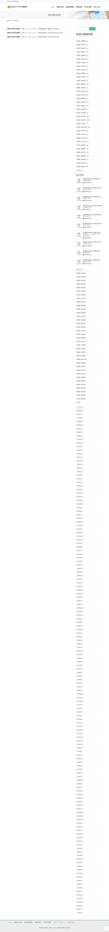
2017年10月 (80, 701)
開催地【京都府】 (81, 341)
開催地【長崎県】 (81, 280)
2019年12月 (80, 608)
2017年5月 (79, 719)
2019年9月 (79, 618)
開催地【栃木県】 (81, 302)
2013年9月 (79, 862)
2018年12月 (80, 651)
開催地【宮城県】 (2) (82, 55)
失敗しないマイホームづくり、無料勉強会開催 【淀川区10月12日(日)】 (40, 37)
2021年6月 (79, 554)
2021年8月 (79, 547)
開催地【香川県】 (81, 384)
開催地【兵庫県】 (81, 355)
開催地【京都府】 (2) (82, 109)
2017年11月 (80, 697)
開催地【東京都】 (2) (82, 59)
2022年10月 (80, 504)
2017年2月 (79, 730)
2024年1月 (79, 457)
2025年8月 (79, 428)
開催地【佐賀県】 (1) (82, 159)
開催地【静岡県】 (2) (82, 80)
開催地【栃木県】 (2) (82, 69)
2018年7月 (79, 669)
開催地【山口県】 (81, 373)
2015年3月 (79, 801)
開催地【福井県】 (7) (82, 98)
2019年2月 (79, 644)
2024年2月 (79, 453)
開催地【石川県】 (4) (82, 95)
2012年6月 (79, 913)
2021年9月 (79, 543)
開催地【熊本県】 (81, 398)
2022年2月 (79, 529)
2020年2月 (79, 600)
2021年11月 (80, 536)
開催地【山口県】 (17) (83, 141)
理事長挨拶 (38, 922)
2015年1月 (79, 808)
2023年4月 (79, 486)
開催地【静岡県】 (81, 312)
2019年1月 (79, 647)
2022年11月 (80, 500)
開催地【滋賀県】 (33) (83, 102)
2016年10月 (80, 744)
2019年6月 (79, 629)
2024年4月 (79, 446)
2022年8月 (79, 511)
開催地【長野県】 (81, 309)
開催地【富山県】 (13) (83, 91)
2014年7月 (79, 830)
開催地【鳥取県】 (81, 277)
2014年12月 (80, 812)
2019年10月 (80, 615)
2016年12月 (80, 737)
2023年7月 (79, 479)
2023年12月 (80, 461)
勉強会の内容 (18, 922)
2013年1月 (79, 891)
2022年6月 (79, 518)
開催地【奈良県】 (81, 348)
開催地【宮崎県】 (81, 395)
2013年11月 (80, 855)
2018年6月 (79, 672)
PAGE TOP (104, 902)
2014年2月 (79, 848)
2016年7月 (79, 755)
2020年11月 (80, 572)
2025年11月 (80, 425)
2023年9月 (79, 471)
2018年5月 (79, 676)
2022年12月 (80, 496)
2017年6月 (79, 715)
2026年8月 (79, 410)
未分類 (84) (80, 170)
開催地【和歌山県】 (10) (83, 127)
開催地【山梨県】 (81, 320)
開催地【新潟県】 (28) (83, 84)
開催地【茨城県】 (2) (82, 41)
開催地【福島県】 (81, 284)
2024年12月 (80, 439)
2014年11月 (80, 816)
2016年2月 (79, 773)
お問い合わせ (71, 922)
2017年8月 (79, 708)
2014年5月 (79, 837)
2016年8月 (79, 751)
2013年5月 (79, 877)
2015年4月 (79, 798)
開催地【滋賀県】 (81, 334)
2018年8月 (79, 665)
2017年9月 (79, 705)
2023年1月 (79, 493)
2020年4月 (79, 593)
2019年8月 (79, 622)
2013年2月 (79, 887)
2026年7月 (79, 414)
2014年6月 (79, 834)
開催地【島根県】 (81, 363)
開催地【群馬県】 (81, 305)
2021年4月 (79, 561)
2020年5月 (79, 590)
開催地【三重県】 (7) (82, 112)
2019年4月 (79, 636)
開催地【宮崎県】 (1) (82, 163)
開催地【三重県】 (81, 345)
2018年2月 (79, 687)
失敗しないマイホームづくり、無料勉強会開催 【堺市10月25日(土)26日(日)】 (42, 32)
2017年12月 (80, 694)
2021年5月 (79, 557)
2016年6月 (79, 758)
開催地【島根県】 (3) (82, 130)
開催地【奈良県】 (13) (83, 116)
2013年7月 (79, 869)
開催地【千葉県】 (81, 294)
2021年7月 (79, 550)
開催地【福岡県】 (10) (83, 156)
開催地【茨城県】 (81, 273)
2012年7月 (79, 909)
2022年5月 (79, 522)
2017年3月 (79, 726)
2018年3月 (79, 683)
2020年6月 (79, 586)
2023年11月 (80, 464)
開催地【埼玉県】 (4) (82, 66)
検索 (92, 28)
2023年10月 (80, 468)
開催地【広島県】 (81, 366)
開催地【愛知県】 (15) (83, 105)
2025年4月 (79, 436)
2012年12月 (80, 895)
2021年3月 (79, 565)
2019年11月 (80, 611)
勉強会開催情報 (28, 922)
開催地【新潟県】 (81, 316)
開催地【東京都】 (81, 291)
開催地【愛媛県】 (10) (83, 148)
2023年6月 (79, 482)
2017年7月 (79, 712)
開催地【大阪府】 (14, 28)
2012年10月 (80, 902)
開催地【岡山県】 (81, 370)
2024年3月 (79, 450)
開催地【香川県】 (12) (83, 152)
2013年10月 (80, 859)
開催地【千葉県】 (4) (82, 62)
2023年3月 (79, 489)
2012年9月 (79, 905)
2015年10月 (80, 780)
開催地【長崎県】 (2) (82, 48)
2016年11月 (80, 740)
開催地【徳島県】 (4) (82, 145)
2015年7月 (79, 787)
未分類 (78, 402)
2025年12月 (80, 421)
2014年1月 (79, 852)
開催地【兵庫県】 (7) (82, 123)
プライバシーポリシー (59, 922)
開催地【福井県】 (81, 330)
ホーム (10, 922)
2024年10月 (80, 443)
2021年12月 (80, 532)
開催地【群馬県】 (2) (82, 73)
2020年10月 (80, 575)
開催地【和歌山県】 (82, 359)
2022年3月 (79, 525)
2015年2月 (79, 805)
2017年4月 (79, 722)
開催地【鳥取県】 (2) (82, 44)
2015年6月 (79, 791)
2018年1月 (79, 690)
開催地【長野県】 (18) (83, 77)
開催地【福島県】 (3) (82, 51)
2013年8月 (79, 866)
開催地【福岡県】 (81, 388)
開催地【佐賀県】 (81, 391)
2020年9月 (79, 579)
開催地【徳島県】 (81, 377)
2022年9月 (79, 507)
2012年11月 (80, 898)
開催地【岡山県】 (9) (82, 138)
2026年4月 (79, 418)
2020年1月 (79, 604)
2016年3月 (79, 769)
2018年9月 (79, 661)
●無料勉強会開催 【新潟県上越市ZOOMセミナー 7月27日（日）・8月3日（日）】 (92, 234)
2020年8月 (79, 583)
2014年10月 (80, 819)
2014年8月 (79, 826)
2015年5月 (79, 794)
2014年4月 (79, 841)
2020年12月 (80, 568)
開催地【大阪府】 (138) (83, 120)
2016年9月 (79, 748)
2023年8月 (79, 475)
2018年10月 (80, 658)
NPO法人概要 (47, 922)
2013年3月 (79, 884)
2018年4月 (79, 679)
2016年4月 (79, 765)
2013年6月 (79, 873)
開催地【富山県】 (81, 323)
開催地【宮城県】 (81, 287)
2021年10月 (80, 539)
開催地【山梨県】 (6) (82, 87)
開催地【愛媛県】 (81, 381)
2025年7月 (79, 432)
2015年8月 (79, 783)
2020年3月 (79, 597)
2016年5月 (79, 762)
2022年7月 (79, 514)
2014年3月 (79, 844)
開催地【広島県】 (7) (82, 134)
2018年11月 (80, 654)
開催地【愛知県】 (81, 338)
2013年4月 (79, 880)
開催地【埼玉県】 (81, 298)
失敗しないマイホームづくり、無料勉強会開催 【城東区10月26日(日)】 (40, 28)
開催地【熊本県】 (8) (82, 166)
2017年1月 (79, 733)
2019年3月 (79, 640)
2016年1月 (79, 776)
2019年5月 (79, 633)
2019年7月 (79, 626)
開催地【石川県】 (81, 327)
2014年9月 (79, 823)
